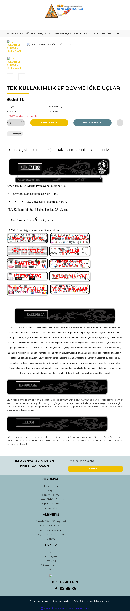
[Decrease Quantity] (9, 122)
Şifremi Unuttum (51, 565)
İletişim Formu (50, 494)
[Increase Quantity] (22, 122)
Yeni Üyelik (51, 556)
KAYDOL (93, 468)
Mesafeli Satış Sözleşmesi (51, 521)
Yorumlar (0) (42, 150)
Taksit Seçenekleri (71, 150)
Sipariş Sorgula (51, 503)
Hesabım (50, 552)
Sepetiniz (50, 569)
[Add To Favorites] (120, 122)
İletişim (51, 490)
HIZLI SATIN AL (92, 122)
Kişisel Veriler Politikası (51, 534)
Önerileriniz (100, 150)
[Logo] (65, 11)
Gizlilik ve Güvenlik (50, 525)
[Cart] (119, 24)
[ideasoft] (47, 608)
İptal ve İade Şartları (50, 530)
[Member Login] (65, 24)
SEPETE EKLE (49, 122)
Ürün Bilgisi (18, 150)
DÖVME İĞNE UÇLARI (56, 106)
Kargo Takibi (51, 507)
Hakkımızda (51, 485)
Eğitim (51, 538)
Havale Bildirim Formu (51, 499)
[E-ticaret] (64, 608)
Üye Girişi (51, 560)
